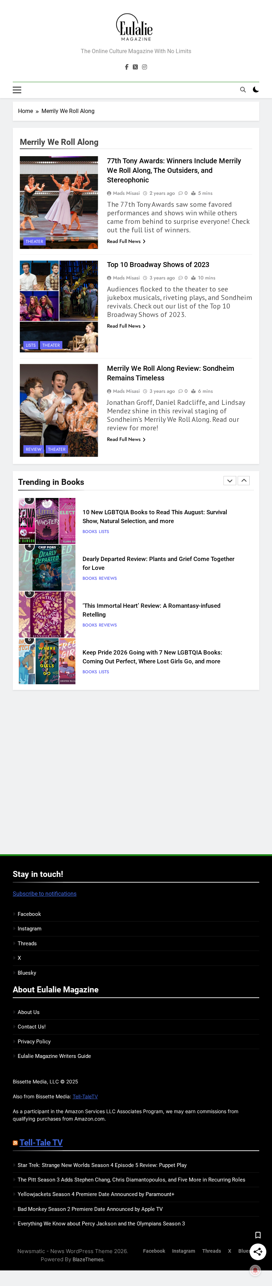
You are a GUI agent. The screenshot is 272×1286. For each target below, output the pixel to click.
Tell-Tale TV (41, 1143)
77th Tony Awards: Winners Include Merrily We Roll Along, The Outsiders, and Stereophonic (174, 170)
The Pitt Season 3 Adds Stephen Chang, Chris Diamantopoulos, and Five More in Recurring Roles (131, 1180)
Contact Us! (32, 1027)
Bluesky (27, 973)
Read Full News (124, 241)
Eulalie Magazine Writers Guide (54, 1056)
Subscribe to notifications (44, 893)
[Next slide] (244, 480)
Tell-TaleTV (85, 1096)
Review (33, 449)
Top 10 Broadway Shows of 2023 (158, 264)
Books (90, 531)
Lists (31, 345)
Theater (34, 241)
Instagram (29, 928)
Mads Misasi (126, 193)
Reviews (108, 531)
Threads (27, 943)
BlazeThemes (88, 1259)
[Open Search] (243, 89)
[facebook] (127, 67)
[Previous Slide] (229, 480)
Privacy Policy (34, 1041)
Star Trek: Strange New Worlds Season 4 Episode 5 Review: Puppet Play (102, 1165)
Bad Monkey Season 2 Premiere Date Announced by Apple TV (90, 1209)
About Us (29, 1012)
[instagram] (144, 67)
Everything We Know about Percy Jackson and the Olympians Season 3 (101, 1223)
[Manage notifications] (255, 1270)
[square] (135, 67)
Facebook (29, 914)
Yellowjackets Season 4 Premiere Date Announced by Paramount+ (96, 1194)
